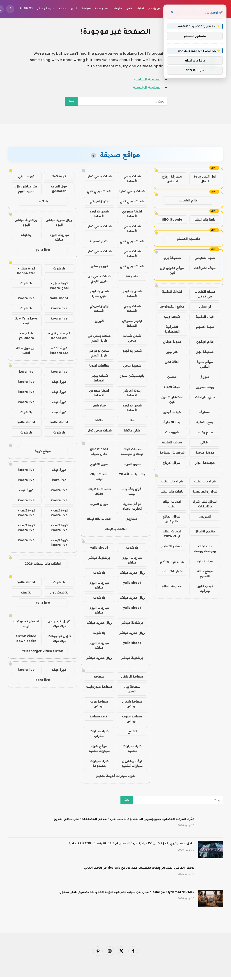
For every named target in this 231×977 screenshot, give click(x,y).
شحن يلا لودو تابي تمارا (99, 293)
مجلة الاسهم (205, 327)
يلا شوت (132, 548)
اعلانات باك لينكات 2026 (43, 564)
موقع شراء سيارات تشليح (99, 748)
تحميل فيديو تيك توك (26, 623)
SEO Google (172, 219)
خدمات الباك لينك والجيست (132, 451)
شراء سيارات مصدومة (99, 763)
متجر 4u (132, 276)
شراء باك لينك (205, 481)
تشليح (132, 731)
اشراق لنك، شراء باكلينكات (205, 504)
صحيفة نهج (205, 352)
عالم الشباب (188, 200)
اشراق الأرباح (171, 463)
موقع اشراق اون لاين (172, 270)
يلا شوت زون (59, 592)
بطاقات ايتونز (99, 365)
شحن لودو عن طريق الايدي (99, 353)
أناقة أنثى (172, 362)
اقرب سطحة (99, 716)
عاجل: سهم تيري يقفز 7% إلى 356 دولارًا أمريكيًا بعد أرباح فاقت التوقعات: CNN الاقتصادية (131, 843)
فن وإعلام (154, 8)
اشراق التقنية (172, 292)
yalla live (43, 250)
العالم (62, 8)
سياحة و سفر (45, 8)
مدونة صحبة (204, 452)
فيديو (74, 8)
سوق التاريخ (99, 464)
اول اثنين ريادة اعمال (205, 178)
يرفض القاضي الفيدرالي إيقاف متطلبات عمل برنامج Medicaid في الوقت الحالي (139, 868)
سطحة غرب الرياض (99, 703)
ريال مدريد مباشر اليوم (59, 222)
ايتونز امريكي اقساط (99, 308)
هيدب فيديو (172, 412)
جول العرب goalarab (59, 188)
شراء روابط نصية (204, 491)
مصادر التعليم (171, 546)
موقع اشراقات (205, 268)
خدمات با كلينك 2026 (99, 491)
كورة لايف (59, 382)
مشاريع (132, 519)
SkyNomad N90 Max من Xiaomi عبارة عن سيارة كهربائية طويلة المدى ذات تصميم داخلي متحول (126, 892)
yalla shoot (99, 548)
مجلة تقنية (205, 561)
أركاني (205, 442)
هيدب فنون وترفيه (204, 588)
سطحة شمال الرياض (132, 703)
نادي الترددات (205, 397)
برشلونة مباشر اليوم (26, 222)
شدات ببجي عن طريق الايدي (99, 278)
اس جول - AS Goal (26, 350)
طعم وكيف (204, 432)
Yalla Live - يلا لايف (26, 320)
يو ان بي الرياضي (171, 561)
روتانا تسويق (205, 387)
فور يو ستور (99, 266)
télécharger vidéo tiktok (42, 651)
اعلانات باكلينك (116, 529)
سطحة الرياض (132, 676)
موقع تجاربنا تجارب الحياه (132, 506)
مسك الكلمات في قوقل (204, 294)
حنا (132, 420)
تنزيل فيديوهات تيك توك (59, 638)
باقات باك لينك (171, 491)
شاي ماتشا (132, 430)
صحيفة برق (172, 258)
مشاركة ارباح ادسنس (172, 178)
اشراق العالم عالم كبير (172, 518)
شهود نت (172, 432)
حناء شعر (99, 405)
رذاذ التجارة (171, 422)
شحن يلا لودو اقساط (99, 213)
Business (26, 8)
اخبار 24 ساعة (172, 571)
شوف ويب (172, 317)
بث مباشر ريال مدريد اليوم (26, 188)
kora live (26, 372)
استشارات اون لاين (171, 399)
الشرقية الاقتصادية (172, 329)
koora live (26, 298)
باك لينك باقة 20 (132, 474)
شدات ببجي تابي (99, 191)
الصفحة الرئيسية (147, 87)
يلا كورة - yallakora (26, 335)
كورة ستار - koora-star (26, 270)
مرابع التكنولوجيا (171, 306)
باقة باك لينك (204, 219)
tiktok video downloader (26, 638)
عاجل (129, 8)
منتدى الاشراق (204, 531)
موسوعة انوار (205, 463)
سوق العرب (132, 464)
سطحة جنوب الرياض (132, 718)
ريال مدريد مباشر (132, 573)
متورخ (205, 377)
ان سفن (205, 306)
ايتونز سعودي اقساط (132, 213)
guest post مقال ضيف (99, 451)
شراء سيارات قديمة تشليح (115, 776)
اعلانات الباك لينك (172, 504)
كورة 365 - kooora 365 (59, 350)
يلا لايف (42, 201)
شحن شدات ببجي (132, 338)
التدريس (205, 516)
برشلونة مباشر (99, 558)
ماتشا (99, 420)
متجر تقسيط (99, 241)
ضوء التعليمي (204, 258)
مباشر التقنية (172, 442)
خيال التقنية (205, 317)
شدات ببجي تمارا (99, 176)
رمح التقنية (204, 422)
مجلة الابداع (172, 387)
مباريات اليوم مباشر (132, 560)
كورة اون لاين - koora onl (59, 335)
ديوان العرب (99, 504)
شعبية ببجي (132, 365)
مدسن (172, 377)
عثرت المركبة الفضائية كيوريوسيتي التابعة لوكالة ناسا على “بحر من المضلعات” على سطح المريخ (124, 819)
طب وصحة (101, 8)
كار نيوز (172, 352)
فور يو (99, 321)
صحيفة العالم (172, 586)
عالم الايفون (205, 342)
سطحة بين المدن (132, 689)
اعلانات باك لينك (99, 519)
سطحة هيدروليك (99, 687)
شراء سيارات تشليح (131, 748)
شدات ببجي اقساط (132, 178)
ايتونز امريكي (99, 201)
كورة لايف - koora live (59, 512)
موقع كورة (43, 451)
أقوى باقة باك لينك (132, 491)
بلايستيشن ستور (132, 376)
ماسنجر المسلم (188, 239)
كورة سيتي (26, 176)
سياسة (86, 8)
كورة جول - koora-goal (59, 285)
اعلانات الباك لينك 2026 (172, 533)
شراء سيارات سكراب (99, 733)
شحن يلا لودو (132, 351)
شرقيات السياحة (172, 452)
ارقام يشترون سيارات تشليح (132, 763)
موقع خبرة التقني (205, 364)
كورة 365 (59, 176)
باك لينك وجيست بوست (205, 548)
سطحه (99, 676)
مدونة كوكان (172, 342)
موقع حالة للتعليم (205, 573)
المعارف (205, 412)
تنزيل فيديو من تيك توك (59, 623)
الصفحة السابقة (147, 79)
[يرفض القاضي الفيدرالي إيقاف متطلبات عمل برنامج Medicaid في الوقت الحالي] (210, 874)
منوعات (117, 8)
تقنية (140, 8)
